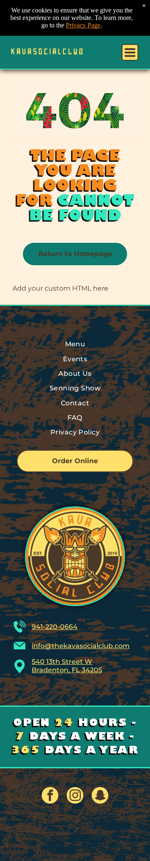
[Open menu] (130, 52)
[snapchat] (100, 796)
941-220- (46, 627)
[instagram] (75, 796)
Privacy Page (83, 25)
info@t (43, 646)
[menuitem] (74, 344)
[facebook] (50, 796)
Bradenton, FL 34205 (67, 670)
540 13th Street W (62, 662)
